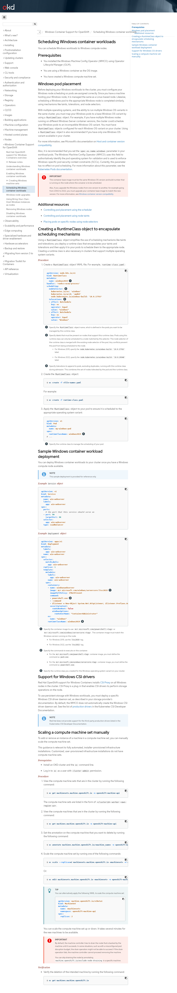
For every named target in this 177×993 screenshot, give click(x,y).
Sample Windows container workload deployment (144, 46)
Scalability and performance (19, 225)
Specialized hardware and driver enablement (17, 237)
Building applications (15, 119)
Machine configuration (16, 124)
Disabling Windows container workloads (16, 215)
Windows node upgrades (18, 194)
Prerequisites (138, 27)
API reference (12, 269)
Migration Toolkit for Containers (14, 263)
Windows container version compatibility (96, 194)
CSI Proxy (105, 682)
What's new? (11, 35)
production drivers (82, 706)
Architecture (11, 40)
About (8, 30)
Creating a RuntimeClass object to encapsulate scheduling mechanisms (147, 39)
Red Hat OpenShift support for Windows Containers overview (16, 155)
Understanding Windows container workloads (18, 168)
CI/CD (8, 110)
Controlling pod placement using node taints (66, 215)
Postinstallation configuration (12, 52)
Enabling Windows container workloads (16, 175)
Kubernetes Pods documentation (55, 169)
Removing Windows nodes (19, 209)
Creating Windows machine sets (16, 182)
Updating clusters (14, 57)
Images (8, 115)
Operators (10, 105)
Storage (9, 95)
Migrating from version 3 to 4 (18, 255)
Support (9, 62)
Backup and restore (15, 248)
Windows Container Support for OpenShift (67, 31)
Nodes (8, 139)
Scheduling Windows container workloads (16, 189)
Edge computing (13, 230)
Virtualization (11, 273)
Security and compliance (17, 77)
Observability (12, 220)
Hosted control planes (16, 134)
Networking (11, 90)
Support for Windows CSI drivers (147, 50)
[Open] (4, 17)
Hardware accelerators (16, 243)
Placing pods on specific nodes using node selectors (71, 221)
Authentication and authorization (13, 84)
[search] (35, 24)
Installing (9, 45)
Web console (11, 67)
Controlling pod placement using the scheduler (68, 209)
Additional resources (144, 33)
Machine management (16, 129)
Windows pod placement (143, 30)
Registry (9, 100)
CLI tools (9, 72)
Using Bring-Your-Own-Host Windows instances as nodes (18, 202)
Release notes (15, 162)
